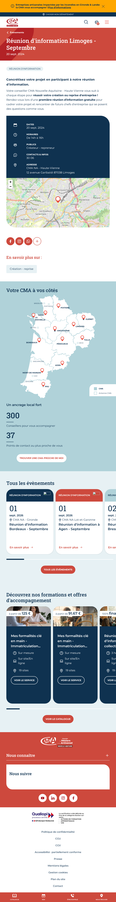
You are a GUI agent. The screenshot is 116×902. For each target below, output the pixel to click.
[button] (58, 199)
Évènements (17, 32)
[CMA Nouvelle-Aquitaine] (12, 22)
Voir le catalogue (58, 719)
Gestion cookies (58, 872)
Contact (58, 886)
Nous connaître (20, 755)
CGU (58, 838)
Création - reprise (21, 269)
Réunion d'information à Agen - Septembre (79, 526)
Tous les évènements (58, 569)
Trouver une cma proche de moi (41, 458)
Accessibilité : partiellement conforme (58, 852)
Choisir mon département (60, 14)
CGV (58, 845)
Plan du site (58, 879)
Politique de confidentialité (58, 831)
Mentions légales (58, 865)
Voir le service (26, 681)
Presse (58, 859)
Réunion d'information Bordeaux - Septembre (28, 526)
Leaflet (107, 226)
